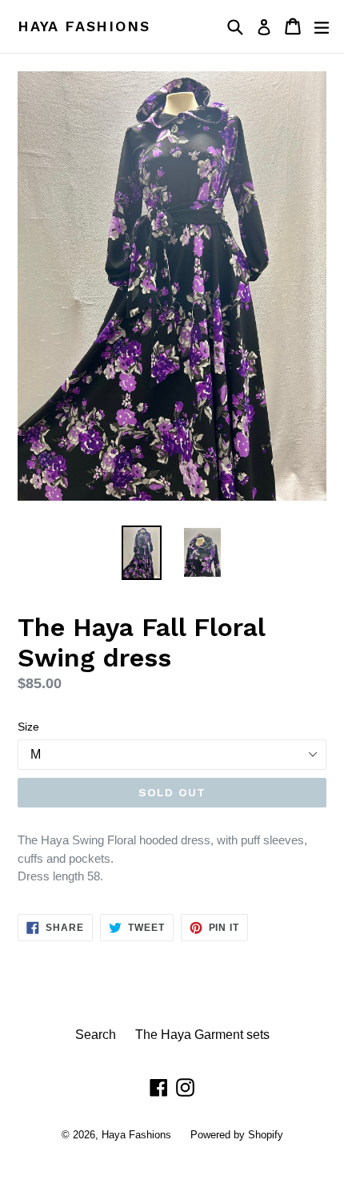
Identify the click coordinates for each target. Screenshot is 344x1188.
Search (95, 1034)
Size (28, 726)
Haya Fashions (84, 26)
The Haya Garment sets (202, 1034)
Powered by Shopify (236, 1135)
